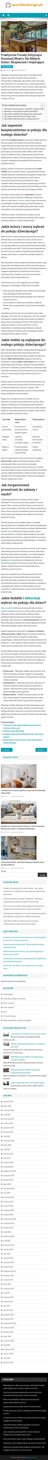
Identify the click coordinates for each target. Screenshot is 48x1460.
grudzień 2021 (8, 1262)
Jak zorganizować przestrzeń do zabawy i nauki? (20, 116)
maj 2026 (6, 1115)
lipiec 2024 (7, 1145)
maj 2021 (6, 1293)
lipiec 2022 (7, 1232)
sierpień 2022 (8, 1228)
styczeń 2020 (8, 1362)
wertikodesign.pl (20, 70)
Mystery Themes (31, 1457)
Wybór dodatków (7, 608)
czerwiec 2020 (8, 1341)
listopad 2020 (8, 1319)
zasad (10, 531)
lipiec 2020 (7, 1336)
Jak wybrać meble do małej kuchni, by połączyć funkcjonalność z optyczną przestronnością (20, 922)
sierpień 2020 (8, 1332)
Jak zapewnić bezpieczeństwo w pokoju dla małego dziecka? (24, 109)
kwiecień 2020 (8, 1349)
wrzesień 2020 (8, 1328)
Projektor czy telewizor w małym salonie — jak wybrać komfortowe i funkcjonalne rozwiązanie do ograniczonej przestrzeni (24, 891)
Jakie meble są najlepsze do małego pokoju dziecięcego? (23, 114)
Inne (5, 1012)
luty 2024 (6, 1158)
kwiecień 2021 (8, 1297)
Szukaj (3, 871)
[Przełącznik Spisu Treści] (41, 106)
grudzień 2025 (8, 1128)
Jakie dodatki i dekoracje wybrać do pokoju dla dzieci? (21, 119)
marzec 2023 (8, 1202)
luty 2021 (6, 1306)
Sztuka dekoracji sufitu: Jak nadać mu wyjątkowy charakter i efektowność (42, 750)
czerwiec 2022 (8, 1236)
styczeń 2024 (8, 1162)
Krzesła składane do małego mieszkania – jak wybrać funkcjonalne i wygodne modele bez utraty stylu (23, 900)
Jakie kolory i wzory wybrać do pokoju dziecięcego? (21, 111)
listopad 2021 (8, 1267)
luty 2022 (6, 1254)
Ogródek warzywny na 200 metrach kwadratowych (22, 1407)
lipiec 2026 (7, 1106)
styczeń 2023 (8, 1206)
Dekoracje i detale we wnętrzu (14, 999)
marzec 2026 (8, 1123)
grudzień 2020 (8, 1315)
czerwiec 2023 (8, 1188)
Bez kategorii (8, 994)
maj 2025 (6, 1136)
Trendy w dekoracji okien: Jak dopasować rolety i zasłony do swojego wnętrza (8, 750)
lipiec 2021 (7, 1284)
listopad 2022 (8, 1215)
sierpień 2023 (8, 1180)
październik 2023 (9, 1171)
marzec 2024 (8, 1154)
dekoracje (32, 598)
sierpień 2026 (8, 1101)
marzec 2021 (8, 1302)
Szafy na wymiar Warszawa (13, 731)
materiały (20, 200)
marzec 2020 (8, 1354)
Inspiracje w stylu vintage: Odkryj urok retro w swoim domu (24, 1443)
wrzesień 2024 (8, 1141)
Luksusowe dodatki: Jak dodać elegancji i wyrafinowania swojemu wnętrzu (22, 863)
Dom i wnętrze (7, 66)
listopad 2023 (8, 1167)
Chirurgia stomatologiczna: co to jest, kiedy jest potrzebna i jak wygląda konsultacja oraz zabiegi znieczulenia (25, 914)
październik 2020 (9, 1323)
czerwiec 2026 (8, 1110)
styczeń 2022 (8, 1258)
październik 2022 (9, 1219)
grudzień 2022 (8, 1210)
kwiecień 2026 (8, 1119)
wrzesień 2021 (8, 1275)
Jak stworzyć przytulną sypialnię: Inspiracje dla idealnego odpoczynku (23, 792)
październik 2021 (9, 1271)
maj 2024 (6, 1149)
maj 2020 (6, 1345)
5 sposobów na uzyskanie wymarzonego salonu (28, 1034)
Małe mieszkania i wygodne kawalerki (17, 1020)
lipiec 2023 (7, 1184)
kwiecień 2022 (8, 1245)
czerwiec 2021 (8, 1289)
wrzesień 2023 (8, 1175)
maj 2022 (6, 1241)
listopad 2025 (8, 1132)
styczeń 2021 (8, 1310)
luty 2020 (6, 1358)
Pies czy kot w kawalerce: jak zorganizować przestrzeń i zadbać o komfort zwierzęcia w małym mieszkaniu (24, 907)
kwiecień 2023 (8, 1197)
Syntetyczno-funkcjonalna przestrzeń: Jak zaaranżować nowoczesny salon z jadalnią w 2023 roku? (22, 827)
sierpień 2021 (8, 1280)
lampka (10, 560)
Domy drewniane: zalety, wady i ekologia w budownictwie (24, 1439)
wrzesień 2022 (8, 1223)
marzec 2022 (8, 1249)
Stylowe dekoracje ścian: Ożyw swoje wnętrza (27, 1083)
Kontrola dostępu (9, 1016)
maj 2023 (6, 1193)
